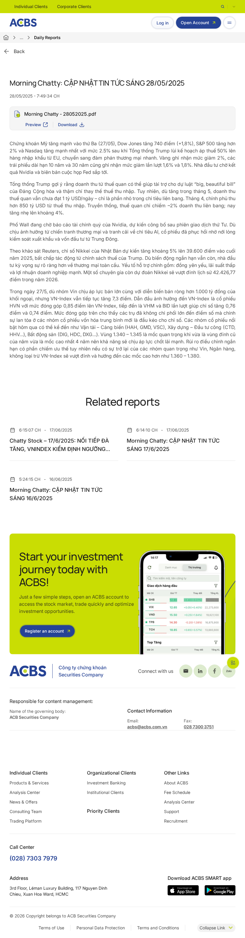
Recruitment (176, 820)
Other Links (176, 773)
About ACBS (176, 782)
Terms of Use (51, 927)
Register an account (44, 630)
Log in (163, 22)
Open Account (195, 22)
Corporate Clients (74, 6)
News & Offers (23, 801)
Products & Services (29, 782)
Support (171, 811)
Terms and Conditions (158, 927)
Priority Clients (103, 811)
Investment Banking (106, 782)
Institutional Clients (105, 792)
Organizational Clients (111, 773)
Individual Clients (31, 6)
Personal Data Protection (100, 927)
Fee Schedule (177, 792)
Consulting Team (26, 811)
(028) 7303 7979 (33, 858)
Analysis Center (25, 792)
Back (19, 51)
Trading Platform (26, 820)
